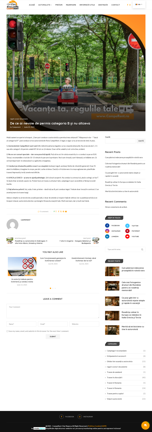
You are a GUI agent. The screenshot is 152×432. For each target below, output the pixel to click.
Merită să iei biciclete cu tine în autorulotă (121, 191)
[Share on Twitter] (61, 211)
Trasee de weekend (126, 372)
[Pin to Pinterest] (63, 211)
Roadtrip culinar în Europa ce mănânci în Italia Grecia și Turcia (131, 315)
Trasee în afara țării (126, 377)
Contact (115, 5)
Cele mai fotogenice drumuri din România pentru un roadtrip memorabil (131, 286)
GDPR (104, 426)
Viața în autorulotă (126, 399)
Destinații (103, 5)
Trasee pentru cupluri (126, 393)
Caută (107, 137)
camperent (16, 127)
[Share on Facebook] (58, 211)
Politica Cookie (94, 426)
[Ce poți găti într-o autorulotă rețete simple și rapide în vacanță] (112, 301)
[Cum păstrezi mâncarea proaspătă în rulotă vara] (112, 271)
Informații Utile (87, 5)
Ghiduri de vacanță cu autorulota (126, 361)
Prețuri (58, 5)
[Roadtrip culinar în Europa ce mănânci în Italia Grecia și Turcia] (112, 315)
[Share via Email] (66, 211)
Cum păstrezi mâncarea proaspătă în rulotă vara (124, 157)
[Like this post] (56, 211)
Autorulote (44, 5)
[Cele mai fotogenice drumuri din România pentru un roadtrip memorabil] (112, 286)
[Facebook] (127, 5)
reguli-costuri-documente (126, 367)
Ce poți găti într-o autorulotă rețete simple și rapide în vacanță (133, 300)
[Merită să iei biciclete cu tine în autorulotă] (112, 330)
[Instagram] (130, 5)
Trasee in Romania (126, 388)
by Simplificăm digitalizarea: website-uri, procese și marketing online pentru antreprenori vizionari (76, 428)
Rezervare (71, 5)
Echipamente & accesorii (126, 356)
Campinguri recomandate (126, 351)
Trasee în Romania (126, 383)
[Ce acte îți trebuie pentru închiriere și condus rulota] (22, 266)
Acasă (32, 5)
